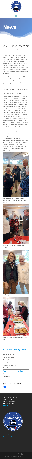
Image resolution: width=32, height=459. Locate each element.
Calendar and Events (9, 437)
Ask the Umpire (7, 357)
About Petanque (7, 354)
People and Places (8, 365)
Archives (5, 374)
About (13, 441)
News (23, 49)
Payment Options (10, 445)
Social (5, 368)
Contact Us (6, 407)
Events (5, 360)
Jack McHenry (9, 49)
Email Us (5, 405)
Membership (11, 435)
